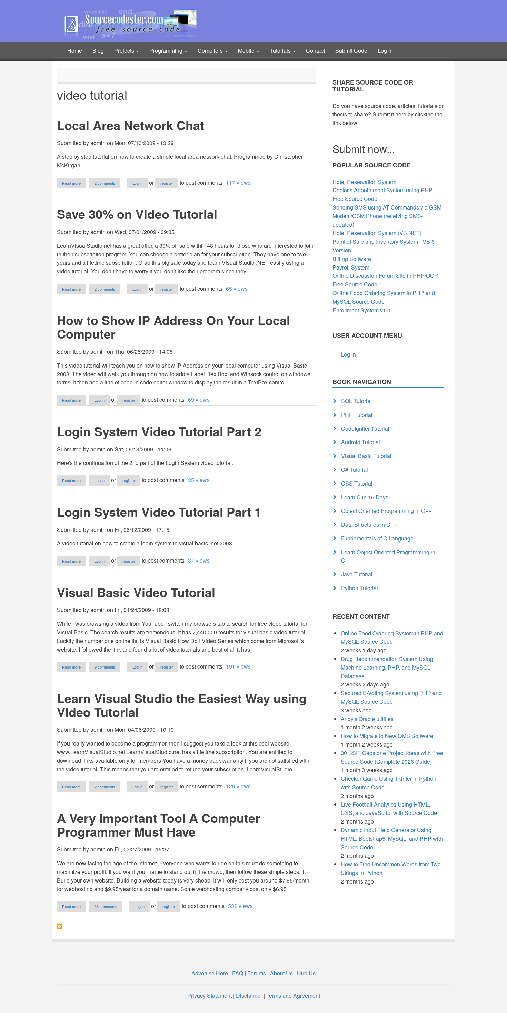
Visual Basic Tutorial (366, 456)
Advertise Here (209, 973)
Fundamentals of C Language (377, 538)
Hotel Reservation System (364, 182)
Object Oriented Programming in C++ (386, 511)
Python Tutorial (359, 588)
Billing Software (351, 259)
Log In (385, 51)
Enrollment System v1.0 (361, 310)
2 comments (105, 183)
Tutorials (281, 51)
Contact (315, 51)
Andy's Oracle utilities (367, 719)
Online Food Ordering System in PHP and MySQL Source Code (383, 297)
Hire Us (306, 973)
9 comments (105, 667)
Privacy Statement (209, 996)
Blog (98, 51)
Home (74, 51)
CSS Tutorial (356, 483)
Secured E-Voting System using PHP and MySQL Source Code (391, 697)
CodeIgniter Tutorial (365, 428)
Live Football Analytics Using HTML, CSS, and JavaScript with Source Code (389, 808)
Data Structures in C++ (369, 524)
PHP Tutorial (356, 415)
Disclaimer (249, 996)
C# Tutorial (354, 470)
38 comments (106, 906)
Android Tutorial (360, 442)
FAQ (237, 973)
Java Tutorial (356, 574)
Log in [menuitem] (348, 354)
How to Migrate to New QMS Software (387, 736)
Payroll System (350, 267)
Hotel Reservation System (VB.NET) (376, 233)
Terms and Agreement (293, 996)
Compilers (211, 51)
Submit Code (351, 51)
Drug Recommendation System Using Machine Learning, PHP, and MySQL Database (387, 667)
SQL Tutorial (356, 401)
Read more (74, 183)
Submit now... (363, 148)
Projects (125, 51)
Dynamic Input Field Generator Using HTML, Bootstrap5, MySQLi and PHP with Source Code (392, 838)
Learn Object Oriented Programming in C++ (388, 556)
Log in (137, 183)
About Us (281, 973)
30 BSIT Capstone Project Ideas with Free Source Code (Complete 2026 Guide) (392, 757)
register (166, 183)
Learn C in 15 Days (364, 497)
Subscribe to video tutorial (59, 926)
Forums (256, 973)
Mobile (247, 51)
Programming (166, 51)
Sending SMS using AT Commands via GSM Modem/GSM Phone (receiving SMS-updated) (386, 215)
